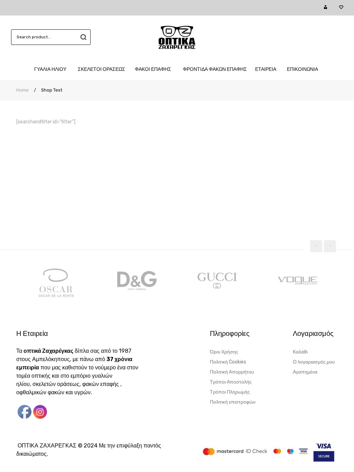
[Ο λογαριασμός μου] (325, 7)
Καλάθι (300, 352)
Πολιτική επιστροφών (232, 402)
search (82, 37)
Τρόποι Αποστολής (231, 382)
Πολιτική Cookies (228, 362)
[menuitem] (52, 69)
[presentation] (316, 246)
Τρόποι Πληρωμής (230, 392)
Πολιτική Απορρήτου (232, 372)
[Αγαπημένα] (341, 7)
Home (22, 90)
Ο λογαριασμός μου (314, 362)
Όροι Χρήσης (224, 352)
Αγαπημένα (305, 372)
